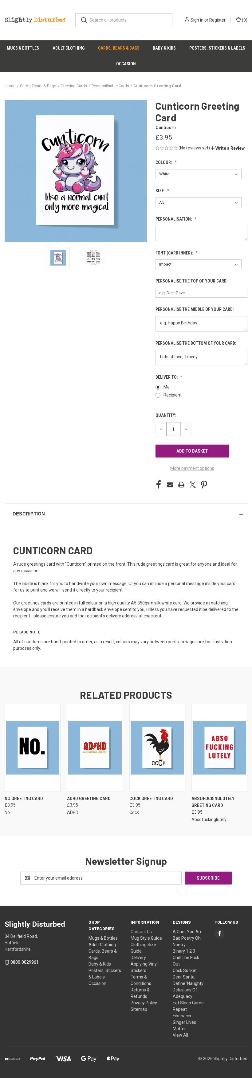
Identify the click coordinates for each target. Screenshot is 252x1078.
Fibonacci (182, 1015)
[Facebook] (159, 484)
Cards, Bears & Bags (119, 48)
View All (180, 1035)
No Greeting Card (24, 798)
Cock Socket (185, 970)
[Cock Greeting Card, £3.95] (157, 748)
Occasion (126, 63)
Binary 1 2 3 (184, 951)
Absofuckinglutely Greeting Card (212, 802)
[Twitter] (193, 484)
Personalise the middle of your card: (195, 309)
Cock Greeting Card (151, 798)
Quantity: (166, 415)
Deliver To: (167, 377)
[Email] (170, 484)
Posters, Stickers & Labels (217, 48)
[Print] (181, 484)
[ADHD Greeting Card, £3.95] (95, 748)
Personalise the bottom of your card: (196, 343)
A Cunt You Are (188, 931)
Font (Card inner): (175, 252)
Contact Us (141, 931)
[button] (228, 148)
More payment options (192, 468)
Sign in (197, 20)
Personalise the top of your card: (192, 281)
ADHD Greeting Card (89, 798)
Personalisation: (174, 219)
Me (166, 386)
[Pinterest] (204, 484)
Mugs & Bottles (23, 48)
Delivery (138, 957)
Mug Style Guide (146, 938)
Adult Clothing (69, 48)
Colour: (164, 162)
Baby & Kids (164, 48)
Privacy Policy (144, 1002)
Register (217, 20)
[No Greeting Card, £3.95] (32, 748)
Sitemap (139, 1009)
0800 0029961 (24, 962)
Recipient (172, 395)
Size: (161, 190)
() (244, 20)
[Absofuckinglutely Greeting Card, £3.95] (219, 748)
